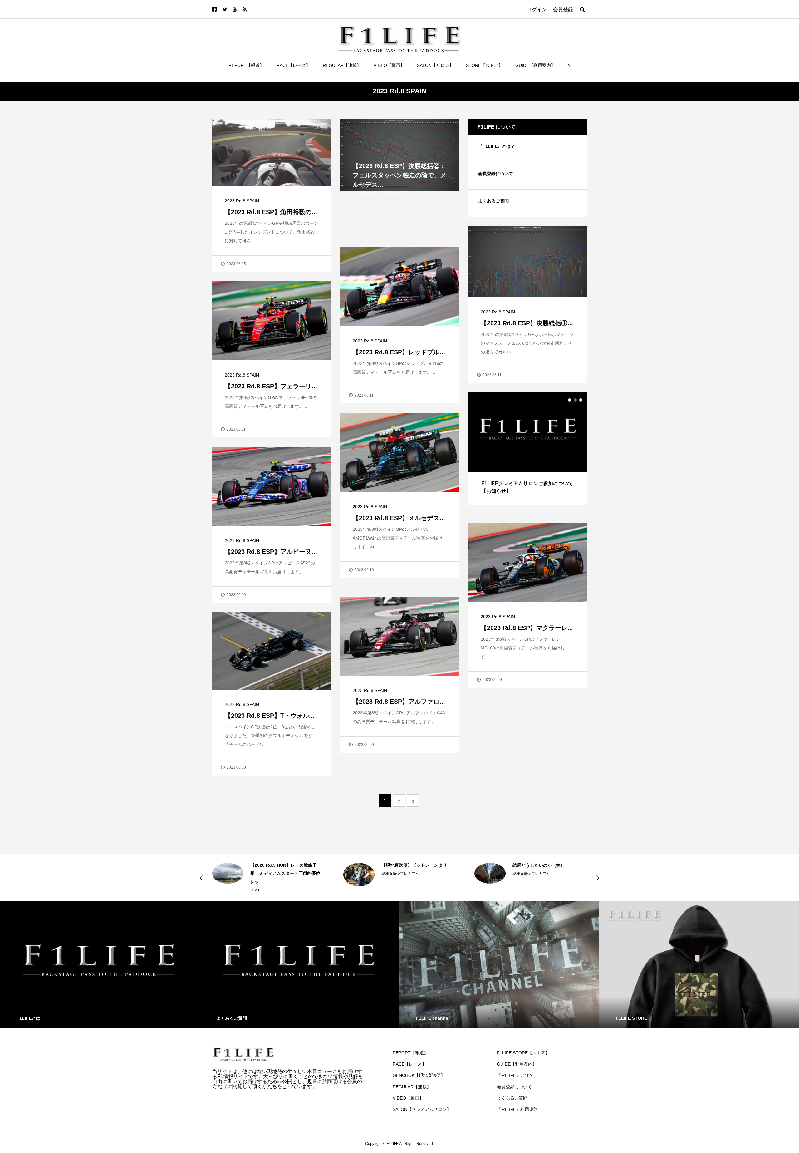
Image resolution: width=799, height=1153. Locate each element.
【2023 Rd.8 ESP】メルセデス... (399, 518)
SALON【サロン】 (435, 65)
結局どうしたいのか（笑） (490, 865)
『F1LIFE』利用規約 (517, 1109)
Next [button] (598, 878)
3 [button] (580, 400)
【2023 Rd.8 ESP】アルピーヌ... (271, 551)
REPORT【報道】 (246, 65)
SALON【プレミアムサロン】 (422, 1109)
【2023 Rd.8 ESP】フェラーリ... (271, 386)
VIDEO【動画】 (389, 65)
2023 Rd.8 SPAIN (242, 201)
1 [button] (569, 400)
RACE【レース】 (293, 65)
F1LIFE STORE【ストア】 (523, 1052)
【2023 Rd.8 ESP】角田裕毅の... (271, 212)
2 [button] (575, 400)
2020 (206, 890)
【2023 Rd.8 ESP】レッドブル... (399, 352)
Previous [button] (201, 878)
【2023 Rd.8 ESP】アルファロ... (399, 701)
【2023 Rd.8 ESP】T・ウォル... (270, 715)
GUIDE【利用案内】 (535, 65)
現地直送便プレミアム (351, 873)
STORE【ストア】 (484, 65)
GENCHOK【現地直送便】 (419, 1075)
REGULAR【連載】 (342, 65)
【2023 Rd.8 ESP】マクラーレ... (527, 627)
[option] (527, 448)
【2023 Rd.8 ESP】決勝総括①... (527, 323)
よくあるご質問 (493, 200)
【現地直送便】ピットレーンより (365, 865)
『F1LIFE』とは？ (496, 146)
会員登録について (495, 173)
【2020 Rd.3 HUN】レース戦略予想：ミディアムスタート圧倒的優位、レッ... (239, 873)
